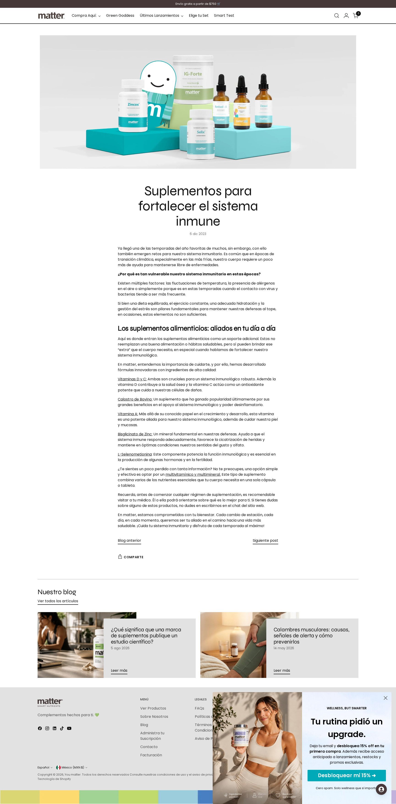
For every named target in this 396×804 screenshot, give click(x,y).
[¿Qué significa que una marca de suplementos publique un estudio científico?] (87, 645)
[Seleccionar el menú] (336, 15)
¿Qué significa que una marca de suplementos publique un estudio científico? (146, 635)
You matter (73, 774)
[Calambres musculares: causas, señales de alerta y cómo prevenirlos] (249, 645)
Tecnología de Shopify (54, 779)
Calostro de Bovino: (135, 399)
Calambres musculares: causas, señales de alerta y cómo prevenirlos (311, 635)
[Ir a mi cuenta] (346, 15)
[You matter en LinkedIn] (55, 729)
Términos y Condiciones (206, 727)
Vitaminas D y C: (132, 379)
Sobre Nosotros (154, 716)
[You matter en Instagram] (47, 729)
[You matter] (51, 15)
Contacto (149, 746)
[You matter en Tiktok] (62, 729)
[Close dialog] (386, 698)
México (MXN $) (73, 767)
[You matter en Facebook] (40, 729)
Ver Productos (153, 708)
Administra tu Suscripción (152, 735)
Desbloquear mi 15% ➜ (347, 775)
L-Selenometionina (135, 454)
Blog (144, 724)
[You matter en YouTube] (69, 729)
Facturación (151, 755)
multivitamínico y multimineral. (193, 474)
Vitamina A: (128, 414)
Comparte (133, 557)
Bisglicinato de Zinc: (135, 434)
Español (43, 767)
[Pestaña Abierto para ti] (381, 789)
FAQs (199, 708)
